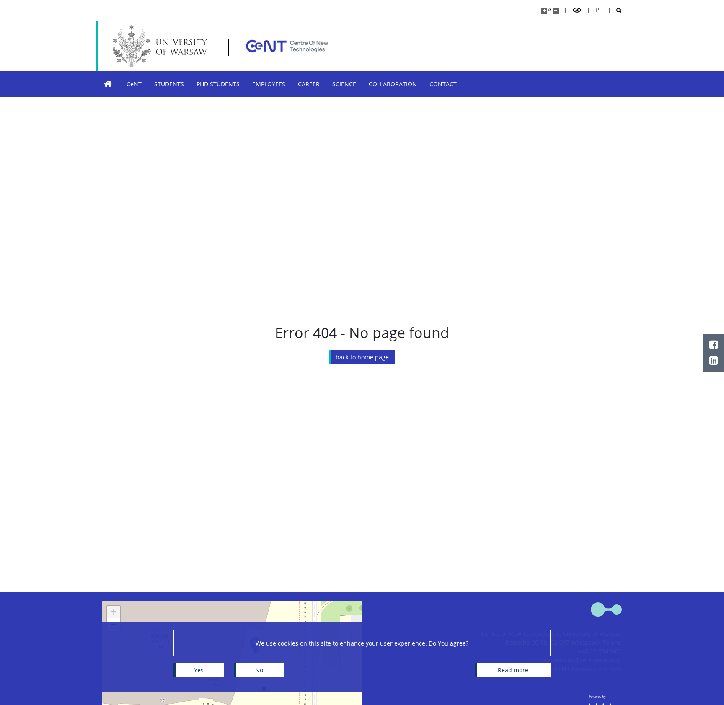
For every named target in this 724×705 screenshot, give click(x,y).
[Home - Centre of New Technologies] (287, 46)
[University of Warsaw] (162, 46)
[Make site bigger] (544, 11)
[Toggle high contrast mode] (577, 10)
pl (598, 10)
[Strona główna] (108, 84)
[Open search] (615, 10)
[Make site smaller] (556, 11)
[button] (113, 612)
